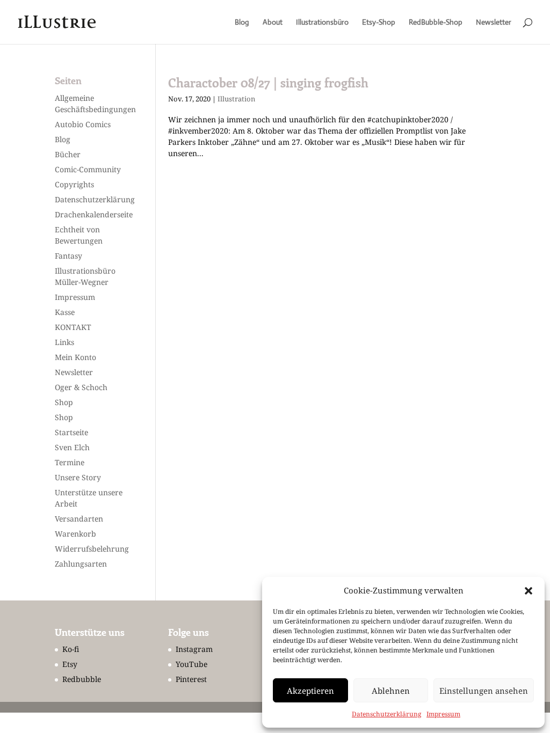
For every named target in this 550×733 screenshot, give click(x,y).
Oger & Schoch (81, 387)
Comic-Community (88, 169)
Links (64, 342)
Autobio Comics (83, 124)
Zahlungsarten (81, 564)
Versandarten (79, 519)
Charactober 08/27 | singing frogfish (268, 83)
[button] (528, 590)
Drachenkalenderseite (94, 214)
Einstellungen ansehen (483, 690)
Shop (64, 402)
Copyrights (74, 184)
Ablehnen (391, 690)
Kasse (65, 312)
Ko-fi (70, 649)
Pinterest (191, 679)
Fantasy (68, 256)
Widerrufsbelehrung (92, 549)
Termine (69, 462)
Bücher (68, 154)
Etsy (69, 664)
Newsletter (493, 22)
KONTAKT (73, 327)
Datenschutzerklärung (386, 714)
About (273, 22)
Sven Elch (72, 447)
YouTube (191, 664)
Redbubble (81, 679)
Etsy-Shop (378, 22)
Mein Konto (75, 357)
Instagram (194, 649)
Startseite (71, 432)
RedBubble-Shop (435, 22)
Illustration (236, 99)
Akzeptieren (310, 690)
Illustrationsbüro (322, 22)
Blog (242, 22)
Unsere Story (78, 477)
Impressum (443, 714)
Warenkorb (75, 534)
